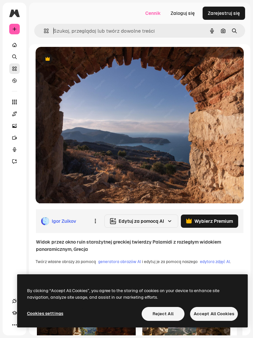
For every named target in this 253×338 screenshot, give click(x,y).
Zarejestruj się (224, 13)
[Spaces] (14, 114)
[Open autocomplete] (44, 30)
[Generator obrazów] (14, 125)
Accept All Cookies (214, 314)
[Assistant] (14, 161)
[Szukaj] (14, 56)
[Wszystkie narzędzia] (14, 102)
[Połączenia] (14, 301)
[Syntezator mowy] (14, 149)
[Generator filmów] (14, 137)
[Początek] (14, 45)
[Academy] (14, 313)
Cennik (153, 13)
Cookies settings (45, 313)
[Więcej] (14, 325)
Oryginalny (81, 59)
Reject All (163, 314)
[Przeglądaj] (14, 80)
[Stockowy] (14, 68)
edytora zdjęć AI (215, 261)
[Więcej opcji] (95, 221)
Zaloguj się (183, 13)
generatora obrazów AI (119, 261)
